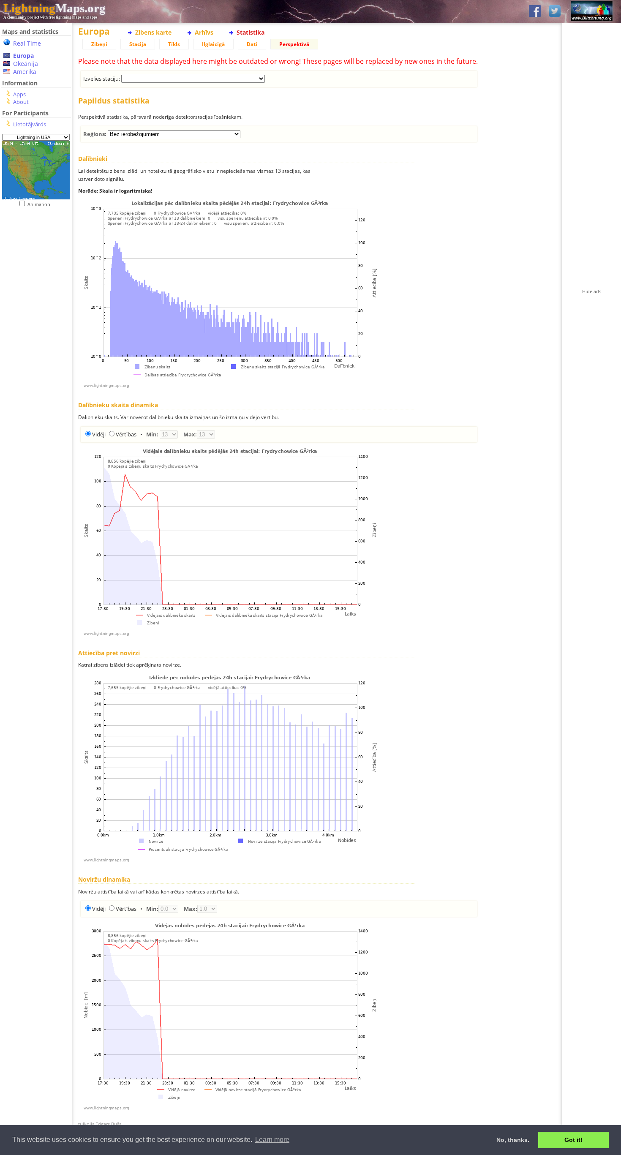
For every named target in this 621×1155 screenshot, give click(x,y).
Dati (252, 44)
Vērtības (126, 434)
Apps (19, 94)
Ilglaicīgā (213, 44)
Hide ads (591, 291)
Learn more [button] (272, 1139)
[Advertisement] (32, 259)
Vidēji (99, 434)
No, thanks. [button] (512, 1139)
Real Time (27, 43)
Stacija (137, 44)
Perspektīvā (294, 44)
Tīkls (174, 44)
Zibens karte (153, 32)
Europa (23, 56)
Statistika (250, 32)
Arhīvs (204, 32)
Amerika (24, 72)
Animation (40, 204)
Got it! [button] (573, 1139)
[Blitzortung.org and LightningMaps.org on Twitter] (554, 11)
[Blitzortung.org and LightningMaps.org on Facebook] (535, 11)
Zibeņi (99, 44)
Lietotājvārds (29, 124)
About (21, 102)
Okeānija (25, 64)
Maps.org (54, 8)
